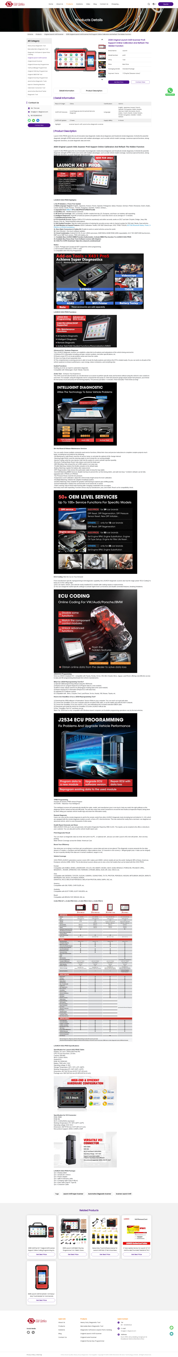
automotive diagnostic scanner (99, 1194)
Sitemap (39, 1355)
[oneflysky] (33, 1332)
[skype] (37, 120)
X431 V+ (69, 210)
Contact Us (62, 1337)
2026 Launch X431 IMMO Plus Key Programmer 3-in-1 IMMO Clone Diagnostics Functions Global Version (73, 1249)
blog (95, 4)
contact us (104, 4)
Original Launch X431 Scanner (53, 34)
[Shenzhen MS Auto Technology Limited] (15, 4)
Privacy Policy (31, 1355)
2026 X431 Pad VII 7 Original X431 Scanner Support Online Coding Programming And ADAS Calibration (41, 1249)
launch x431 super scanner (73, 1194)
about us (59, 4)
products (69, 4)
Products (39, 34)
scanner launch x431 (123, 1194)
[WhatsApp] (29, 120)
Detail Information (66, 91)
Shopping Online (116, 4)
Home (51, 4)
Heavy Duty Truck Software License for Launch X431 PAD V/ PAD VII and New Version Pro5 (104, 1249)
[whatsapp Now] (170, 95)
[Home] (37, 1323)
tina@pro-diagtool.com (39, 112)
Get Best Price (118, 82)
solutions (79, 4)
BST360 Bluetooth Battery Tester (138, 225)
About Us (61, 1322)
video (88, 4)
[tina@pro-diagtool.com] (171, 1334)
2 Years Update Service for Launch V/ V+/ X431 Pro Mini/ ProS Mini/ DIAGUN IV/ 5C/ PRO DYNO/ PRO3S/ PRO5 (136, 1249)
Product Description (94, 91)
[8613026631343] (28, 1332)
